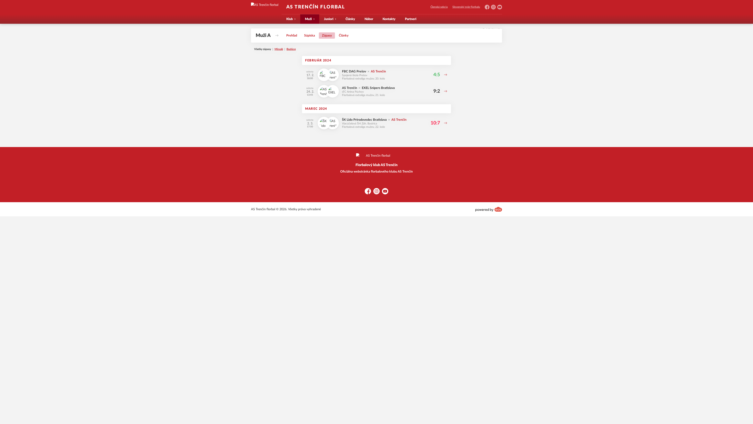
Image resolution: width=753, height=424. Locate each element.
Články (350, 19)
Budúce (291, 49)
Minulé (279, 49)
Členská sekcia (439, 7)
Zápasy (327, 35)
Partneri (410, 19)
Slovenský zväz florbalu (466, 7)
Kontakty (389, 19)
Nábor (369, 19)
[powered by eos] (488, 209)
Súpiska (309, 35)
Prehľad (291, 35)
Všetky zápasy (262, 49)
